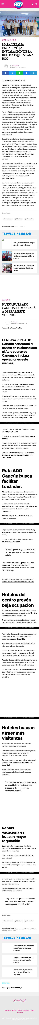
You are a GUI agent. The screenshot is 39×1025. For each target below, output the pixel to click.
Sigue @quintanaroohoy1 (12, 988)
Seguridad (26, 1010)
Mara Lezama (20, 226)
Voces (32, 1010)
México (14, 1010)
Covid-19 (20, 1012)
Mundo (20, 1010)
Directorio (7, 1010)
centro (4, 930)
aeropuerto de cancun (27, 928)
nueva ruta (12, 930)
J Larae (15, 322)
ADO (16, 443)
